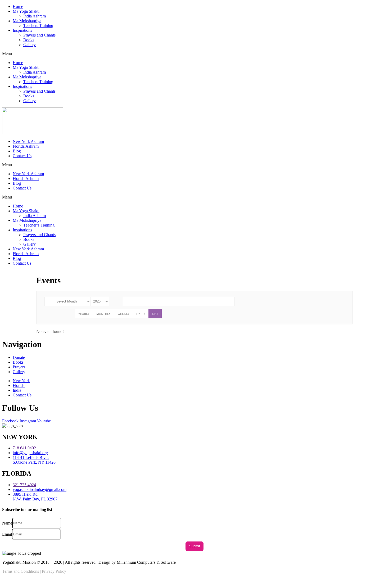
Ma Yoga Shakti (26, 11)
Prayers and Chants (39, 35)
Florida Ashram (26, 146)
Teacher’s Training (39, 225)
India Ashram (34, 16)
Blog (17, 151)
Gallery (29, 44)
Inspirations (22, 30)
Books (28, 40)
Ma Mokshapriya (27, 21)
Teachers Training (38, 25)
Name (7, 523)
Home (18, 6)
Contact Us (22, 155)
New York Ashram (28, 141)
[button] (194, 53)
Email (7, 534)
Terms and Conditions (20, 571)
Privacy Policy (54, 571)
